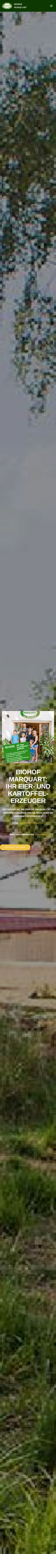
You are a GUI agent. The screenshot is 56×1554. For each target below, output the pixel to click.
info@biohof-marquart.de (32, 823)
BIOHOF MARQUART (20, 5)
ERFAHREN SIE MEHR (15, 847)
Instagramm (40, 834)
